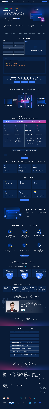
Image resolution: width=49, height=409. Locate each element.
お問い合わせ (37, 1)
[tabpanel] (24, 67)
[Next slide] (45, 307)
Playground (21, 3)
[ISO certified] (35, 402)
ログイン (41, 1)
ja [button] (33, 1)
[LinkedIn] (39, 374)
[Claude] (43, 378)
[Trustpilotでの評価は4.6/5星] (5, 8)
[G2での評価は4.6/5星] (10, 8)
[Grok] (45, 378)
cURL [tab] (10, 60)
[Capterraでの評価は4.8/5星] (16, 8)
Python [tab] (38, 60)
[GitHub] (42, 374)
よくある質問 (30, 3)
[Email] (41, 383)
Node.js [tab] (24, 60)
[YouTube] (41, 374)
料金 (25, 3)
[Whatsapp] (39, 383)
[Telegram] (42, 383)
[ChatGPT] (39, 378)
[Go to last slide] (3, 307)
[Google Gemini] (42, 378)
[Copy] (43, 62)
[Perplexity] (41, 378)
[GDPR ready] (40, 402)
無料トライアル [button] (45, 1)
